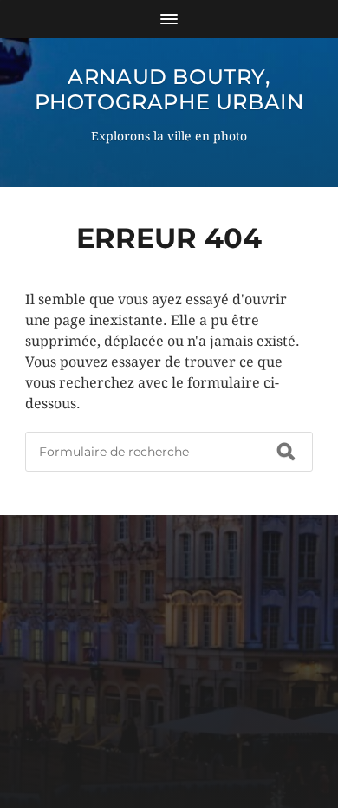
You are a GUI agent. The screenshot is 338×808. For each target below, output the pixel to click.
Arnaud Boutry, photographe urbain (169, 89)
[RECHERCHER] (286, 452)
